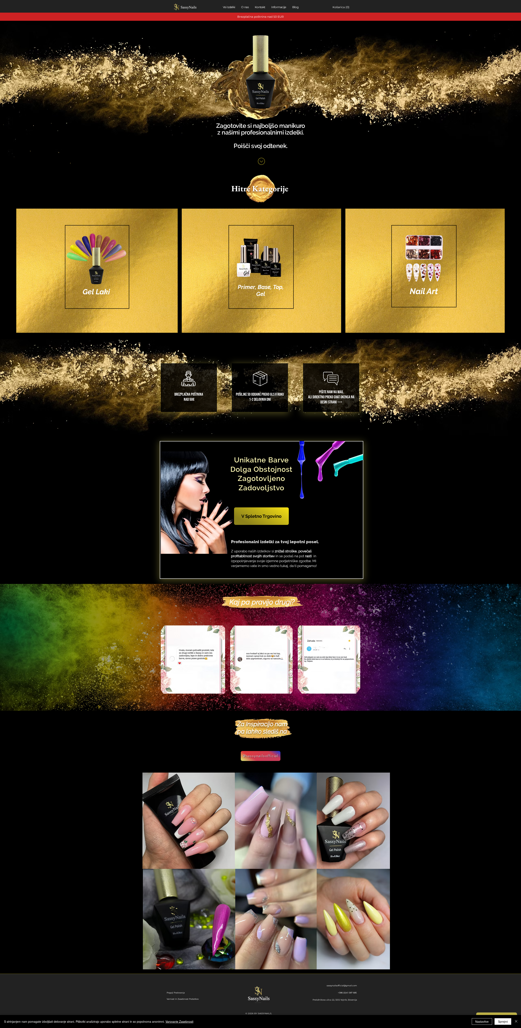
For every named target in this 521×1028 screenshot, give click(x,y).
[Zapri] (516, 1021)
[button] (335, 7)
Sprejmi (503, 1021)
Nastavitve (482, 1021)
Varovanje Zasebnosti (179, 1021)
